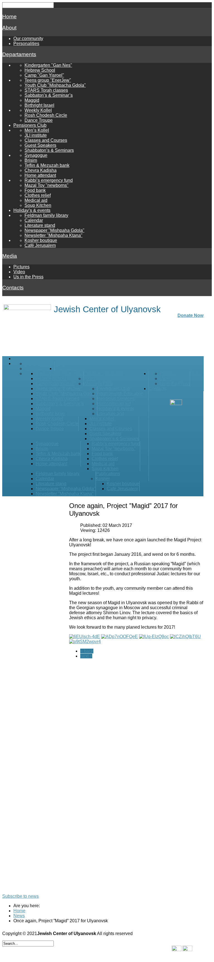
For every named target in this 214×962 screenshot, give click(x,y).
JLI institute (36, 135)
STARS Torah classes (46, 90)
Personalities (26, 43)
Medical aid (36, 200)
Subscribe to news (20, 896)
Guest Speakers (40, 145)
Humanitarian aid (114, 403)
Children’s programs (103, 373)
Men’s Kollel (37, 130)
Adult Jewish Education (120, 393)
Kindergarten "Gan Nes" (48, 65)
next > (86, 656)
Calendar (34, 220)
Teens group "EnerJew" (48, 80)
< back (86, 651)
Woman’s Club (98, 383)
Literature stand (40, 225)
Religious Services (115, 398)
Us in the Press (28, 276)
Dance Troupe (39, 120)
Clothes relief (38, 195)
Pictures (21, 266)
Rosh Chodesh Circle (46, 115)
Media (9, 256)
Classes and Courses (46, 140)
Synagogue (36, 155)
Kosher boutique (41, 240)
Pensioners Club (30, 125)
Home (9, 16)
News (19, 915)
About (9, 28)
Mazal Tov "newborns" (47, 185)
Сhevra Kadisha (41, 170)
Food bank (35, 190)
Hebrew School (40, 70)
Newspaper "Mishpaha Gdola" (54, 230)
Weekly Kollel (38, 110)
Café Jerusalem (40, 245)
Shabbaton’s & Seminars (49, 150)
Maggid (32, 100)
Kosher (103, 478)
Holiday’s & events (31, 210)
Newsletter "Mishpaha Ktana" (53, 235)
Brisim (31, 160)
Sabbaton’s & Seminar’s (49, 95)
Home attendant (40, 175)
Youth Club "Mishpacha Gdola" (55, 85)
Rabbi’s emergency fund (49, 180)
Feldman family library (46, 215)
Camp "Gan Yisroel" (44, 75)
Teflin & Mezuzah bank (47, 165)
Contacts (13, 288)
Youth (89, 378)
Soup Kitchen (38, 205)
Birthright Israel (39, 105)
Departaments (19, 54)
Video (19, 271)
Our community (28, 38)
